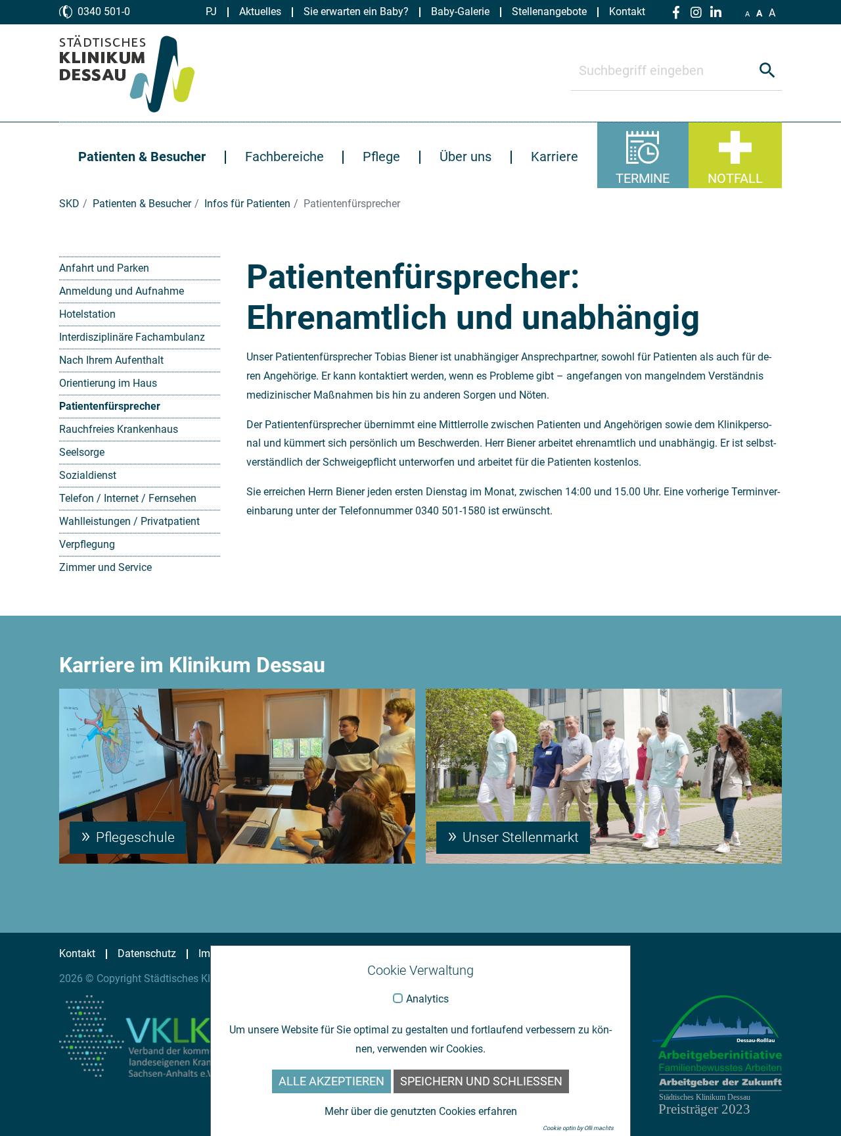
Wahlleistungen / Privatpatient (129, 521)
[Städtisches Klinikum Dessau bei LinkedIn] (715, 12)
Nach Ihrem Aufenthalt (111, 360)
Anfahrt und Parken (104, 268)
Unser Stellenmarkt (519, 837)
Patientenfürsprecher (109, 406)
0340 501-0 (104, 11)
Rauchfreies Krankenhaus (118, 429)
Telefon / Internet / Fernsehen (127, 498)
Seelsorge (81, 452)
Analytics (427, 999)
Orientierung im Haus (108, 383)
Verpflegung (87, 544)
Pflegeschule (134, 837)
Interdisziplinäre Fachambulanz (132, 337)
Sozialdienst (87, 475)
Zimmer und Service (105, 567)
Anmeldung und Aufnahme (121, 291)
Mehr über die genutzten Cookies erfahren (421, 1111)
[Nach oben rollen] (812, 1107)
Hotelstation (87, 314)
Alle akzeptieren (331, 1081)
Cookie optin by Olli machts (578, 1128)
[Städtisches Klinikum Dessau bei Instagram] (696, 12)
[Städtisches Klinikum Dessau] (137, 73)
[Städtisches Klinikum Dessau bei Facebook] (676, 12)
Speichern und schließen (481, 1081)
